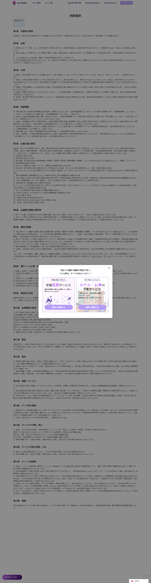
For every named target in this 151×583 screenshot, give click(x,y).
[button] (138, 581)
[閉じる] (109, 267)
